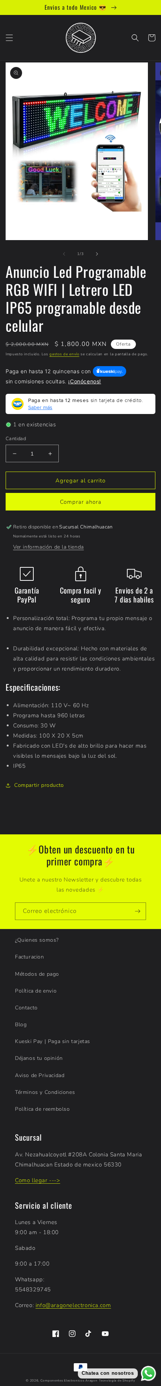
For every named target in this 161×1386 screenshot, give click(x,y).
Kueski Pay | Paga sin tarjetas (52, 1041)
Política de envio (36, 990)
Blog (21, 1024)
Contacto (26, 1007)
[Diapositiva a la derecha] (97, 254)
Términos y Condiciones (45, 1092)
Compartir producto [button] (39, 785)
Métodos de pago (37, 974)
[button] (9, 38)
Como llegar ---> (37, 1180)
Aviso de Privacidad (39, 1075)
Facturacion (29, 956)
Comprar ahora (80, 502)
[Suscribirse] (137, 911)
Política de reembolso (42, 1109)
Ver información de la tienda (48, 547)
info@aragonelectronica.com (73, 1305)
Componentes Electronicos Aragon (69, 1381)
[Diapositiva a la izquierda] (64, 254)
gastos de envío (64, 354)
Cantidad (16, 438)
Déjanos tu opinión (39, 1058)
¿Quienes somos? (37, 940)
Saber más (40, 407)
